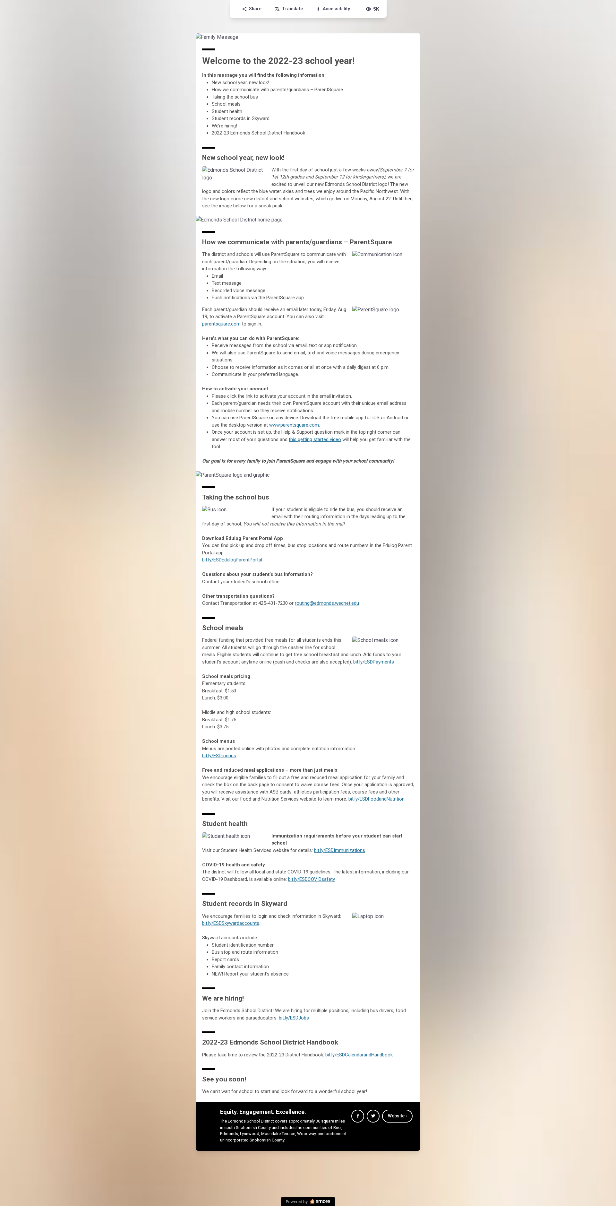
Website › (397, 1115)
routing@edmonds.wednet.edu (327, 603)
